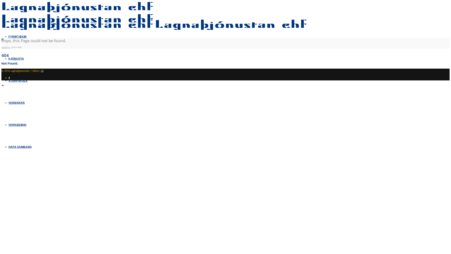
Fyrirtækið (17, 36)
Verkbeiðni (17, 124)
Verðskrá (16, 102)
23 (42, 70)
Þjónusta (16, 58)
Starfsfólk (18, 80)
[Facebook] (9, 78)
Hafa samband (20, 147)
